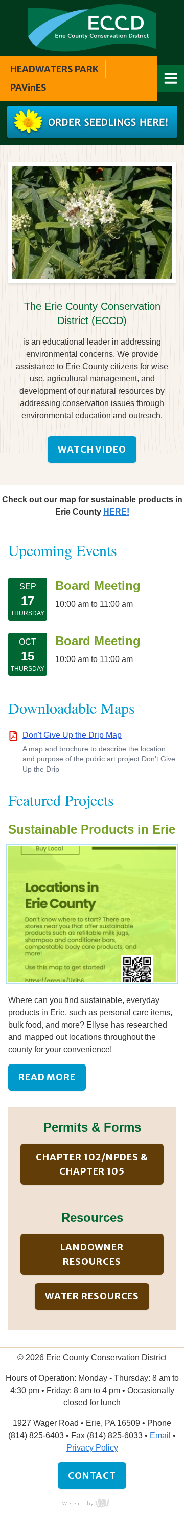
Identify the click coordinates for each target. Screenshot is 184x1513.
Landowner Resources (92, 1254)
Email (160, 1435)
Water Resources (92, 1296)
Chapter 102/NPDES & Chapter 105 (92, 1164)
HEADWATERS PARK (54, 69)
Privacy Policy (92, 1447)
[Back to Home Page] (92, 27)
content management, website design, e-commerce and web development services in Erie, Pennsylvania (92, 1503)
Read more (47, 1077)
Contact (92, 1475)
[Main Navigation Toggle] (170, 78)
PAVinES (28, 87)
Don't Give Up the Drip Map (72, 735)
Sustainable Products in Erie (91, 829)
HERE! (116, 511)
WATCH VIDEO (92, 449)
